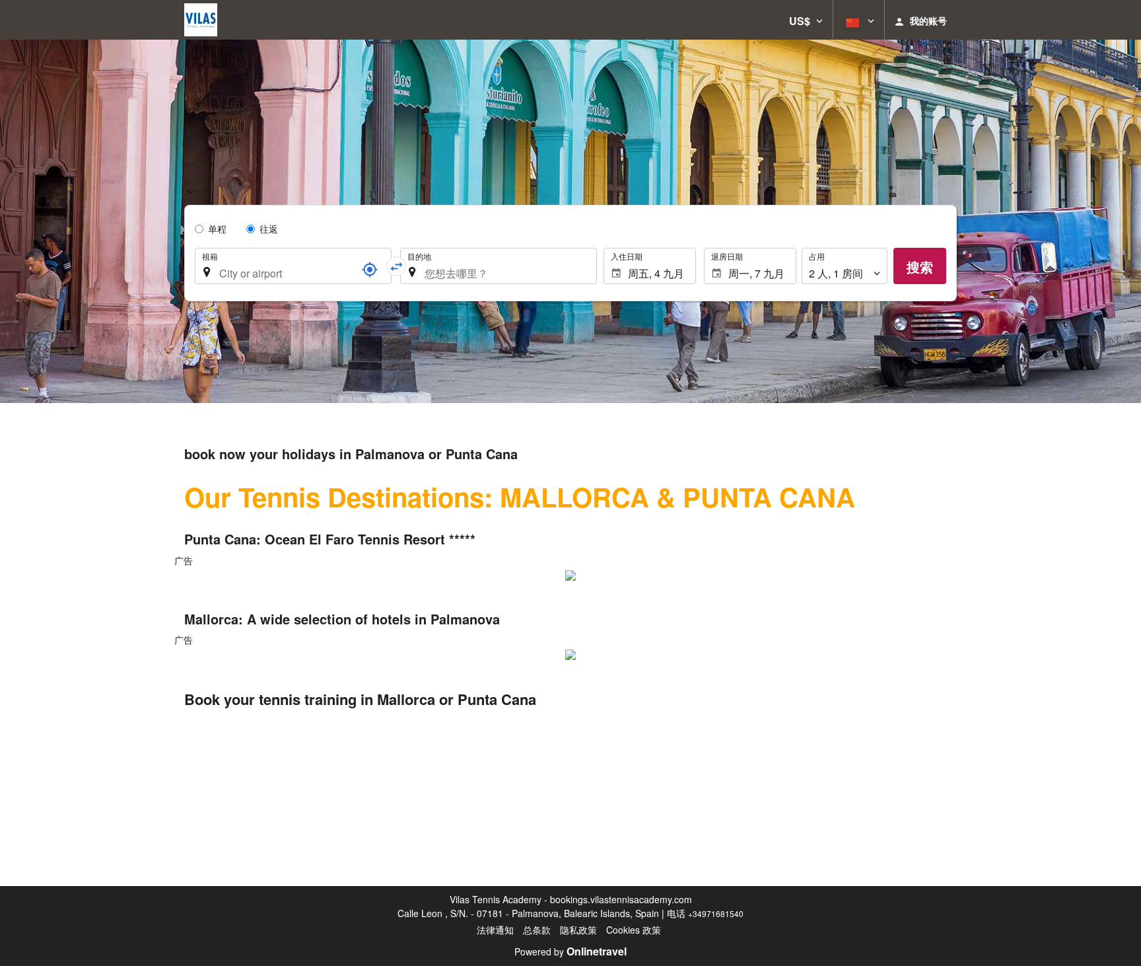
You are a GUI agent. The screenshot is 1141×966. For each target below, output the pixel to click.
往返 (268, 228)
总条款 (537, 929)
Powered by (570, 951)
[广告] (570, 574)
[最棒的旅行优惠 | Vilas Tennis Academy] (200, 20)
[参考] (369, 269)
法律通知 (495, 929)
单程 (217, 228)
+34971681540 (715, 913)
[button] (806, 20)
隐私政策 (578, 929)
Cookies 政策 (633, 929)
